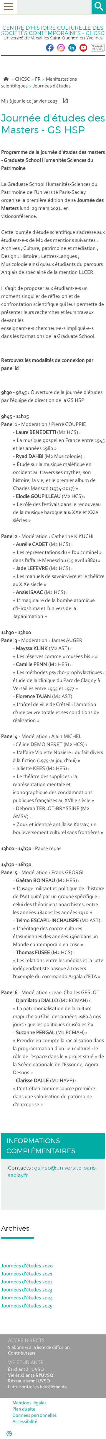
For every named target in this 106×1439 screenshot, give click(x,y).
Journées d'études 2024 (27, 1298)
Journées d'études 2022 (26, 1282)
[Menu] (8, 7)
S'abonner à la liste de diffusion (39, 1347)
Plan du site (23, 1409)
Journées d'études (52, 86)
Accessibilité (24, 1421)
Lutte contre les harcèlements (37, 1387)
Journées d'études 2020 (27, 1266)
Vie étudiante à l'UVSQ (30, 1375)
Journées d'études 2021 (26, 1274)
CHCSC (22, 79)
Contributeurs (22, 1353)
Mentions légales (29, 1403)
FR (38, 79)
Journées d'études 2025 (26, 1306)
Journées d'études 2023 (26, 1290)
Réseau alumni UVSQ (29, 1381)
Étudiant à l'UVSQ (26, 1369)
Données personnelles (34, 1415)
